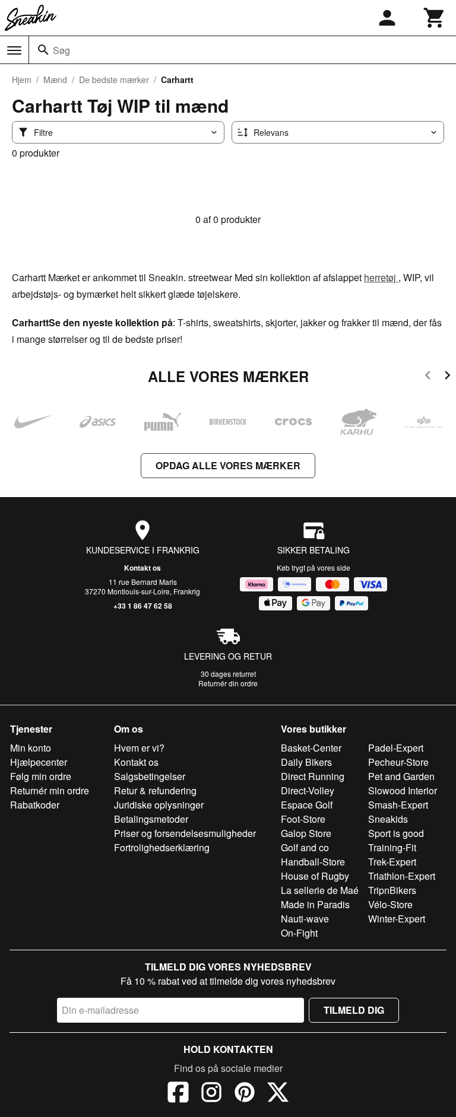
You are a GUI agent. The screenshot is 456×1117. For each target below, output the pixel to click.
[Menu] (14, 50)
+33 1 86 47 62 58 (142, 605)
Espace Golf (306, 805)
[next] (447, 377)
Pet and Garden (401, 776)
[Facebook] (178, 1094)
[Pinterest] (244, 1094)
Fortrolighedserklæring (162, 847)
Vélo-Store (390, 904)
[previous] (427, 377)
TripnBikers (392, 890)
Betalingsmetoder (151, 819)
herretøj (381, 277)
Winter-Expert (396, 918)
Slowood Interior (402, 790)
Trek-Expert (392, 861)
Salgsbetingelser (149, 776)
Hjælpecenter (38, 762)
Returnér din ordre (228, 683)
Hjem (21, 79)
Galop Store (306, 833)
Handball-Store (313, 861)
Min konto (30, 748)
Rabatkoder (34, 805)
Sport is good (396, 833)
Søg (61, 50)
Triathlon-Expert (401, 876)
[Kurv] (434, 18)
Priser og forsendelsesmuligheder (185, 833)
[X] (278, 1094)
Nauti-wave (305, 918)
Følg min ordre (40, 776)
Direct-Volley (307, 790)
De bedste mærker (114, 79)
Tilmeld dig (354, 1010)
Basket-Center (311, 748)
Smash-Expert (398, 805)
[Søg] (43, 49)
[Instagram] (211, 1094)
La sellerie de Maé (320, 890)
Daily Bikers (306, 762)
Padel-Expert (395, 748)
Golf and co (305, 847)
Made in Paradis (315, 904)
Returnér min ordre (49, 790)
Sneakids (388, 819)
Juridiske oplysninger (159, 805)
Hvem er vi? (139, 748)
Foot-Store (303, 819)
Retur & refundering (155, 790)
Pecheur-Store (398, 762)
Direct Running (312, 776)
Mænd (55, 79)
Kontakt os (142, 567)
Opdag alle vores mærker (228, 465)
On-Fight (299, 933)
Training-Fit (392, 847)
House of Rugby (315, 876)
